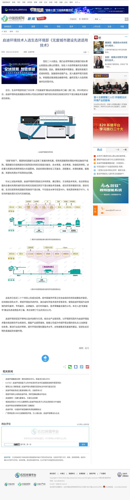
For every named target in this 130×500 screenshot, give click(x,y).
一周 (125, 150)
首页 (5, 31)
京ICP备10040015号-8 (94, 487)
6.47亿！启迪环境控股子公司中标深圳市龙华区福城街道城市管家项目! (33, 383)
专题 (122, 26)
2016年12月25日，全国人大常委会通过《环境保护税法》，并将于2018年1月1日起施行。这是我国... (110, 107)
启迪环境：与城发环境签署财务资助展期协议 (23, 409)
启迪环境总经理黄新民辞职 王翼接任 (20, 406)
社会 (84, 26)
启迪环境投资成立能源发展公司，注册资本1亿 (24, 390)
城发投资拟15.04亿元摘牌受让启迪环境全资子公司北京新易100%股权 (33, 402)
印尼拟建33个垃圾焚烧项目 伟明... (110, 167)
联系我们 (53, 474)
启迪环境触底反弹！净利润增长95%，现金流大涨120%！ (28, 379)
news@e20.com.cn (113, 210)
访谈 (109, 26)
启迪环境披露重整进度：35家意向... (111, 163)
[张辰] (99, 57)
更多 (126, 36)
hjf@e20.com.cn (61, 484)
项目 (58, 26)
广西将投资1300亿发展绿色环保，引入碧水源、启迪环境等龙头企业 (32, 413)
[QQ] (75, 366)
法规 (40, 2)
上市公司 (96, 26)
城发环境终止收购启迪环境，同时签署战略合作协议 (26, 394)
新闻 (13, 2)
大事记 (62, 474)
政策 (35, 2)
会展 (60, 2)
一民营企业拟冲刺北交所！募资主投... (112, 170)
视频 (23, 2)
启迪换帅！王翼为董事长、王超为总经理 (22, 398)
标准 (50, 2)
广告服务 (103, 474)
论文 (45, 2)
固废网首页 (6, 2)
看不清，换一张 (26, 444)
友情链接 (82, 474)
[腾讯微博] (82, 366)
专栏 (18, 2)
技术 (71, 26)
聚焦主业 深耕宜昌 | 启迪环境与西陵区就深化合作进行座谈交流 (31, 387)
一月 (117, 150)
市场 (46, 26)
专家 (55, 2)
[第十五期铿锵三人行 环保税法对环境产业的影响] (110, 80)
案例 (71, 2)
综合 (20, 26)
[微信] (70, 366)
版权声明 (92, 474)
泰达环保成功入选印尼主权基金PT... (111, 174)
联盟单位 (72, 474)
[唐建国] (99, 42)
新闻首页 (7, 26)
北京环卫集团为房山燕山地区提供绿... (112, 156)
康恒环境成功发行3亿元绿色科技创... (111, 160)
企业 (66, 2)
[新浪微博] (87, 366)
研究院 (29, 2)
